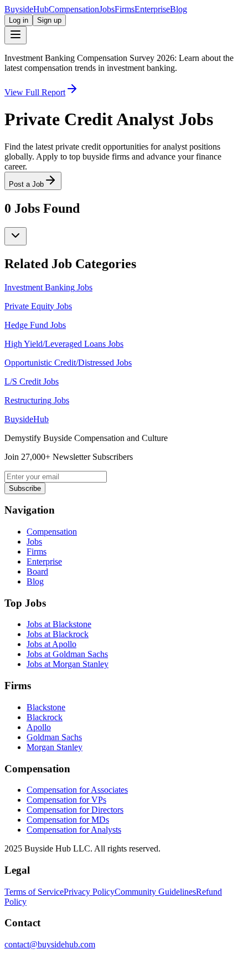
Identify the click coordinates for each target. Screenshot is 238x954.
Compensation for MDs (68, 819)
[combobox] (15, 236)
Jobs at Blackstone (59, 624)
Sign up (49, 20)
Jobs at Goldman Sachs (67, 654)
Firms (124, 9)
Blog (178, 9)
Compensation (74, 9)
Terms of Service (34, 891)
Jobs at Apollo (51, 644)
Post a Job (26, 184)
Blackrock (45, 717)
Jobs (107, 9)
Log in (18, 20)
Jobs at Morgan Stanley (67, 664)
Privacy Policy (89, 891)
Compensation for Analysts (74, 829)
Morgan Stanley (54, 747)
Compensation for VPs (66, 799)
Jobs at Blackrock (58, 634)
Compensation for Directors (75, 809)
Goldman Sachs (54, 737)
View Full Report (34, 92)
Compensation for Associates (77, 789)
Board (37, 571)
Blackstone (46, 707)
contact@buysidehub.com (49, 944)
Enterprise (152, 9)
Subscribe (25, 488)
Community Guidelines (155, 891)
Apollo (39, 727)
